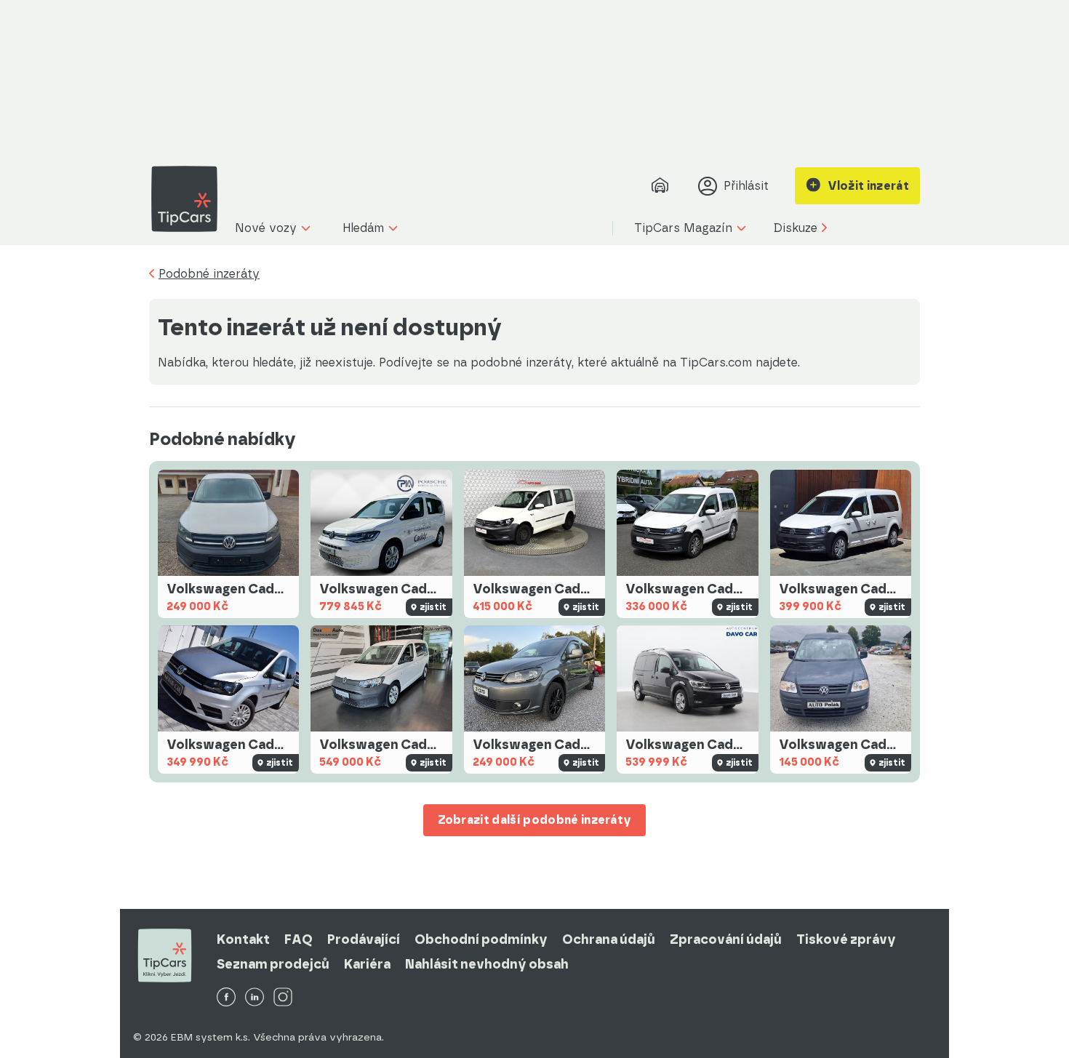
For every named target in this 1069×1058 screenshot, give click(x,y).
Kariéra (367, 964)
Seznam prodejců (273, 964)
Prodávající (363, 939)
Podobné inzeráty (209, 274)
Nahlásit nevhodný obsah (487, 964)
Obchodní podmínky (481, 939)
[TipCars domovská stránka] (190, 199)
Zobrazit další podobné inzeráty (535, 820)
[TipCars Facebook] (226, 998)
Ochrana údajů (608, 939)
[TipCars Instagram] (282, 998)
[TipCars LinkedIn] (254, 998)
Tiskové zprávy (846, 939)
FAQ (298, 939)
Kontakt (243, 939)
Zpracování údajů (726, 939)
